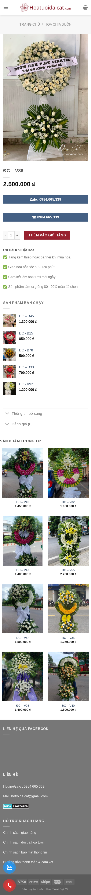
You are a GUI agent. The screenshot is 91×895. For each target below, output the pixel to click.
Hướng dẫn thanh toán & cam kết (28, 862)
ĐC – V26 (22, 705)
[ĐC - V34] (68, 608)
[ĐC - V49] (22, 473)
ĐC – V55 (68, 570)
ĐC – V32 (68, 502)
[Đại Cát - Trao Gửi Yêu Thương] (45, 7)
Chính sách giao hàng (19, 832)
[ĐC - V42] (22, 608)
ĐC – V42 (22, 638)
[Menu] (5, 7)
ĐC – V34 (68, 638)
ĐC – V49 (22, 502)
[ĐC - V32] (68, 473)
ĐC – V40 (68, 705)
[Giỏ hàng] (85, 7)
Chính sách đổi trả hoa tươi (23, 842)
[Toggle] (7, 414)
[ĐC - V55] (68, 541)
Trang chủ (29, 24)
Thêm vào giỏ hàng (47, 235)
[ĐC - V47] (22, 541)
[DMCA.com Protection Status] (16, 806)
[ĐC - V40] (68, 676)
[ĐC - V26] (22, 676)
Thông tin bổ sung (27, 413)
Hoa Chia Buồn (58, 24)
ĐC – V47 (22, 570)
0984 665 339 (34, 786)
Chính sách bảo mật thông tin (25, 852)
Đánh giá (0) (22, 424)
